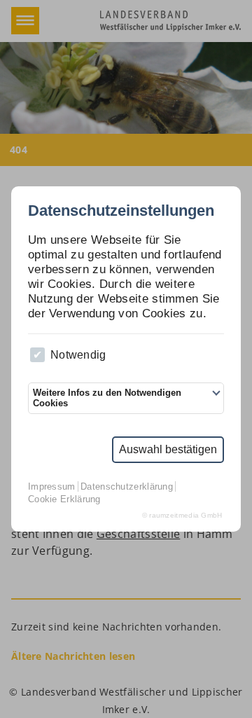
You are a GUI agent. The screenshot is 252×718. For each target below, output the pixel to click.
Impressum (52, 486)
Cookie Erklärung (64, 499)
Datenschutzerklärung (126, 486)
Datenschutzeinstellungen (121, 211)
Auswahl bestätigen (168, 449)
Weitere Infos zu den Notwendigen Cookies (107, 397)
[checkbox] (37, 354)
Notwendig (78, 355)
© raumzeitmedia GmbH (182, 515)
